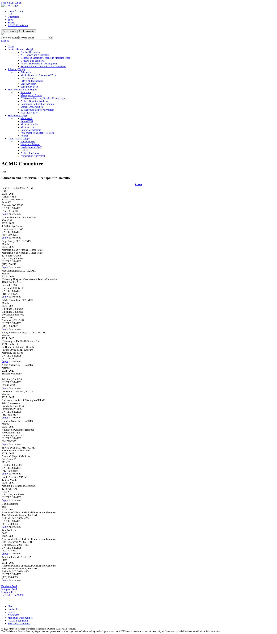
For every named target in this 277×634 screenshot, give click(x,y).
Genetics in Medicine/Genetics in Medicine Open (45, 57)
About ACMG (28, 141)
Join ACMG (27, 121)
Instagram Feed (9, 589)
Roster (138, 184)
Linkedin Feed (8, 592)
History (24, 150)
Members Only (28, 127)
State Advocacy (28, 83)
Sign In (5, 40)
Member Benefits (29, 124)
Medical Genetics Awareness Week (38, 75)
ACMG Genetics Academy (34, 101)
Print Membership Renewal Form (37, 132)
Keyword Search (9, 37)
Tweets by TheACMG (12, 595)
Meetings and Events (31, 95)
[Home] (9, 5)
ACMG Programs (30, 153)
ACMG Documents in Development (39, 63)
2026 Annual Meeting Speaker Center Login (43, 98)
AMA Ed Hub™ (29, 112)
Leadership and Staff (31, 147)
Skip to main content (11, 2)
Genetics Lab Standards (33, 60)
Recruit (24, 135)
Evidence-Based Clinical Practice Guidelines (43, 66)
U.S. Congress (28, 78)
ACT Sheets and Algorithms (35, 55)
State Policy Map (29, 86)
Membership (27, 118)
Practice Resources (30, 52)
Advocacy (26, 72)
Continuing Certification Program (37, 104)
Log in (5, 214)
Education (26, 92)
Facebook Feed (9, 586)
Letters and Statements (32, 81)
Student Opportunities (32, 106)
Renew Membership (31, 130)
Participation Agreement (33, 156)
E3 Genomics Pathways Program (37, 109)
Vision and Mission (30, 144)
